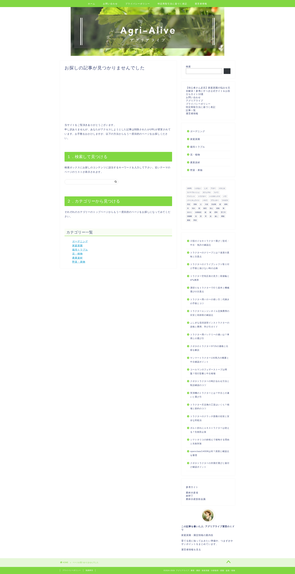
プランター (214, 200)
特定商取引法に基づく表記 (172, 3)
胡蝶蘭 (189, 216)
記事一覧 (191, 110)
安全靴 (213, 204)
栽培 (204, 208)
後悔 (225, 204)
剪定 (188, 204)
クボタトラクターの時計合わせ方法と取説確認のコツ (209, 383)
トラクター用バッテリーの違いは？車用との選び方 (209, 336)
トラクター (202, 196)
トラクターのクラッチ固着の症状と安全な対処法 (209, 418)
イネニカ (222, 188)
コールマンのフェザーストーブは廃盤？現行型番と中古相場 (208, 371)
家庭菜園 (77, 245)
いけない (198, 188)
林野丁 (189, 496)
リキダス (225, 200)
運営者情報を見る (191, 549)
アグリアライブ (194, 100)
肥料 (216, 212)
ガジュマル (206, 192)
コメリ (216, 192)
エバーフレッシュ (193, 192)
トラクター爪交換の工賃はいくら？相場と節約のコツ (209, 407)
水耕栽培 (198, 212)
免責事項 (89, 570)
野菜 (195, 220)
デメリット (191, 196)
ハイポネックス (214, 196)
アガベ (213, 188)
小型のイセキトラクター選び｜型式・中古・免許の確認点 (209, 243)
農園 (222, 216)
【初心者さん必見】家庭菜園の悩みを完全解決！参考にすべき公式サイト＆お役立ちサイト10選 (208, 90)
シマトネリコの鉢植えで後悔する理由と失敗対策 (209, 442)
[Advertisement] (118, 96)
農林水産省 (192, 492)
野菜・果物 (78, 262)
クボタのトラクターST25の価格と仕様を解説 (209, 348)
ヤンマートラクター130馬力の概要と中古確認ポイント (209, 360)
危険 (195, 204)
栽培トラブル (80, 249)
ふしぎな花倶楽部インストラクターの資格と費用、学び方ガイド (209, 325)
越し (216, 216)
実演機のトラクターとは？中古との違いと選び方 (209, 395)
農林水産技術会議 (196, 499)
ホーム (91, 3)
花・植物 (77, 253)
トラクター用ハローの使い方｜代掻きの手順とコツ (209, 301)
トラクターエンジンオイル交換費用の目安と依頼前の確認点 (209, 313)
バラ (224, 196)
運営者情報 (201, 3)
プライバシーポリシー (137, 3)
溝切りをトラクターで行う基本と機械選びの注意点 (209, 290)
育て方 (223, 212)
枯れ (193, 208)
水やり (189, 212)
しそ (205, 188)
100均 (189, 188)
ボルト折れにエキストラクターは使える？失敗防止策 (209, 430)
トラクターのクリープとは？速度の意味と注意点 (209, 254)
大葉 (206, 204)
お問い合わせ (110, 3)
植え (211, 208)
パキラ (205, 200)
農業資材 (77, 258)
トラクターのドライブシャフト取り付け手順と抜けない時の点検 (209, 266)
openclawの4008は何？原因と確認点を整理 (209, 453)
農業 (188, 220)
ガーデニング (80, 241)
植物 (217, 208)
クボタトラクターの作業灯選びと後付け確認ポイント (209, 465)
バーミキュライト (193, 200)
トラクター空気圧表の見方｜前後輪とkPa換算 (209, 278)
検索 (188, 66)
